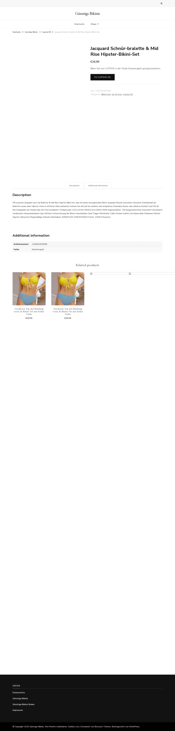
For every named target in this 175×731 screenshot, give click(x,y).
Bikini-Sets (106, 94)
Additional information (98, 185)
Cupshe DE (128, 94)
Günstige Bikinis (87, 13)
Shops (93, 24)
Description (74, 185)
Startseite (79, 24)
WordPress (134, 726)
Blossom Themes (103, 726)
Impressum (18, 710)
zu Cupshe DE (102, 77)
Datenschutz (19, 692)
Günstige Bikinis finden (23, 704)
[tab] (74, 185)
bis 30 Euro (117, 94)
